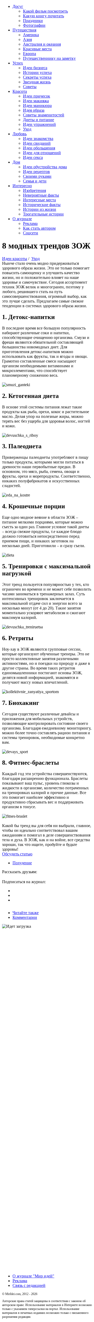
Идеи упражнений (39, 124)
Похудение (22, 863)
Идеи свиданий (37, 143)
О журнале (22, 219)
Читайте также (26, 912)
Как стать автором (39, 228)
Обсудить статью (17, 854)
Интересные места (39, 200)
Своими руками (37, 176)
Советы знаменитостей (43, 115)
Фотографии (34, 25)
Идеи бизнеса (35, 68)
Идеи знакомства (38, 138)
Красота (20, 91)
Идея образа (33, 110)
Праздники (33, 20)
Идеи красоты (14, 258)
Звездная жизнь (37, 82)
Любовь (20, 134)
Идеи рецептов (36, 171)
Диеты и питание (38, 119)
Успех (18, 63)
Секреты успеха (37, 77)
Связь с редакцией (29, 1285)
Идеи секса (33, 157)
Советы (30, 86)
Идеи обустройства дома (45, 167)
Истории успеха (37, 72)
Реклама (30, 223)
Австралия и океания (42, 44)
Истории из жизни (39, 209)
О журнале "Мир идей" (33, 1276)
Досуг (18, 6)
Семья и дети (34, 181)
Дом (16, 162)
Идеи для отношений (42, 152)
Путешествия (24, 30)
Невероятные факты (41, 195)
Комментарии (25, 917)
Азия (27, 39)
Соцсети (30, 233)
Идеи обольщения (39, 148)
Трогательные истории (43, 214)
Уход (27, 129)
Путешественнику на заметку (49, 58)
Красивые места (37, 49)
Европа (29, 53)
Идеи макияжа (36, 101)
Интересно (22, 186)
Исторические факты (42, 204)
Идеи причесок (36, 96)
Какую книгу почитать (43, 16)
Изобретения (34, 190)
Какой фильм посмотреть (45, 11)
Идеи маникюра (37, 105)
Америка (31, 35)
